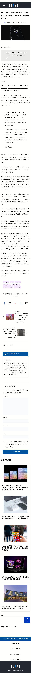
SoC (16, 287)
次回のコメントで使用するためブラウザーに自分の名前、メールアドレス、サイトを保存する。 (16, 444)
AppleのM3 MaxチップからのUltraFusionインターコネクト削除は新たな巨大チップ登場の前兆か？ (15, 488)
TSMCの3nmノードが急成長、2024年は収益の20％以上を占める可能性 (15, 607)
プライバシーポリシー (15, 660)
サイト (4, 434)
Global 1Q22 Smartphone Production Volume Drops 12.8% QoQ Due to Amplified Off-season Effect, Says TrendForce (14, 87)
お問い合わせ (15, 643)
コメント (6, 397)
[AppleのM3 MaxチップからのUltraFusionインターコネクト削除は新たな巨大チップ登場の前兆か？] (15, 466)
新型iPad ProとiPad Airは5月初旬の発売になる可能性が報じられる (15, 578)
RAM (3, 184)
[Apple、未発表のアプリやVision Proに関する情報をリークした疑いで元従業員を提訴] (15, 526)
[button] (4, 303)
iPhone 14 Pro (4, 103)
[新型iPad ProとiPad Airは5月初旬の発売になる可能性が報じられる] (15, 557)
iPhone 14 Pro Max (16, 103)
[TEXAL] (14, 5)
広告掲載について (15, 654)
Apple (12, 282)
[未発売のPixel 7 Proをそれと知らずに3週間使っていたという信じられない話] (21, 330)
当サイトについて (15, 649)
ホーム (3, 47)
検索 (2, 615)
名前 (5, 418)
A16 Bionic (6, 282)
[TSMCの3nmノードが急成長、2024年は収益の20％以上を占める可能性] (15, 587)
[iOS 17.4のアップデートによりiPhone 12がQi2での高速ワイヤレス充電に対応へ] (15, 497)
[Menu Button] (4, 5)
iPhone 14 (18, 282)
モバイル (25, 22)
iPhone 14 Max (7, 285)
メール (5, 426)
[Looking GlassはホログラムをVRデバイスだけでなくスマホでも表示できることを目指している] (10, 315)
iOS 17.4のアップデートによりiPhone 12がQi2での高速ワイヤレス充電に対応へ (15, 518)
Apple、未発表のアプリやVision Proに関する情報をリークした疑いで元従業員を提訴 (15, 548)
